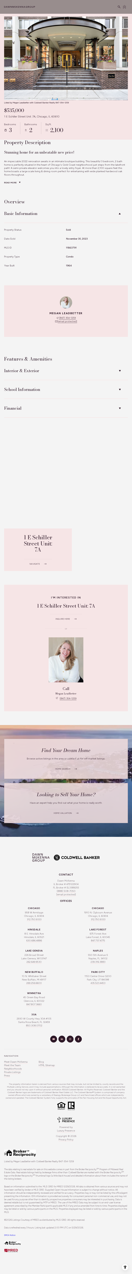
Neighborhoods (13, 1068)
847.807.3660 (34, 1004)
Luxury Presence (66, 1130)
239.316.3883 (98, 961)
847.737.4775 (98, 940)
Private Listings (12, 1072)
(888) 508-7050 (66, 891)
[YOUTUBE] (53, 1039)
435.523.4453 (98, 983)
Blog (41, 1061)
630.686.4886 (34, 940)
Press (7, 1075)
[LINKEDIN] (61, 1039)
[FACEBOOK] (78, 1039)
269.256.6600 (34, 983)
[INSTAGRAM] (70, 1039)
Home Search (62, 769)
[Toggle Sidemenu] (124, 6)
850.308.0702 (34, 1025)
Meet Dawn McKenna (16, 1061)
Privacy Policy (66, 1139)
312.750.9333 (34, 919)
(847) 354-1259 (67, 317)
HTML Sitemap (47, 1065)
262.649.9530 (34, 961)
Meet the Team (12, 1065)
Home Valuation (63, 813)
